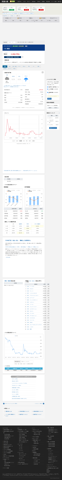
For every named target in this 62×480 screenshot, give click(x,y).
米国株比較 (21, 13)
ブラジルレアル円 (22, 455)
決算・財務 (14, 66)
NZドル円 (20, 458)
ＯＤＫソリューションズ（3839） (11, 403)
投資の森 (5, 1)
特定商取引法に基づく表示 (53, 468)
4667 (28, 295)
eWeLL (31, 322)
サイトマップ (50, 464)
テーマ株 (26, 13)
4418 (28, 326)
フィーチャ (32, 313)
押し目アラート (53, 18)
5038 (28, 322)
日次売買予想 (6, 438)
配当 (6, 20)
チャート (9, 68)
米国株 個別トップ (36, 440)
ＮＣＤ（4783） (15, 378)
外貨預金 (50, 437)
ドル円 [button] (24, 1)
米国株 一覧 (36, 441)
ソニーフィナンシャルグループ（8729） (19, 383)
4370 (28, 288)
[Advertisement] (31, 31)
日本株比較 (15, 13)
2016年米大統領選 (51, 446)
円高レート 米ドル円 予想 (23, 440)
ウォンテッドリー (33, 306)
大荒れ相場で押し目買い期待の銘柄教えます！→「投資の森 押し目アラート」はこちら (20, 170)
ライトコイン (50, 454)
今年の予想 (5, 442)
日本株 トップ (6, 459)
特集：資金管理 (51, 436)
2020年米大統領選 (51, 444)
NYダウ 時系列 (36, 436)
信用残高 (4, 68)
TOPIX (4, 454)
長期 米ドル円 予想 (22, 438)
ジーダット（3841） (39, 403)
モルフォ (31, 311)
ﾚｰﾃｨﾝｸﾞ (19, 66)
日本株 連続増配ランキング (9, 462)
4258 (28, 329)
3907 (28, 293)
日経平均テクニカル (7, 444)
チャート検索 (53, 1)
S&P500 (34, 447)
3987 (28, 302)
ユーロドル (21, 450)
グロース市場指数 (7, 452)
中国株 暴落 (36, 464)
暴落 (27, 20)
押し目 (13, 1)
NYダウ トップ (36, 429)
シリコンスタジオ (33, 293)
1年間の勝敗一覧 (7, 437)
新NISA (20, 18)
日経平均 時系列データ (8, 446)
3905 (28, 315)
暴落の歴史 (35, 457)
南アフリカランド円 (22, 453)
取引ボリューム (51, 462)
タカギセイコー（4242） (16, 385)
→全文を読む (7, 257)
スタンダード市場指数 (8, 451)
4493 (28, 324)
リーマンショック (37, 459)
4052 (28, 313)
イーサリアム (50, 453)
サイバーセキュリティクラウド (36, 324)
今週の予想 (5, 441)
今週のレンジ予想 (37, 432)
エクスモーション (33, 308)
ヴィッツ (31, 290)
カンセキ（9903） (15, 389)
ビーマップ (32, 297)
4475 (28, 317)
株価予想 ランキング (23, 414)
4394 (28, 308)
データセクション (33, 315)
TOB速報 (42, 18)
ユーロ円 (20, 447)
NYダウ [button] (28, 1)
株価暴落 (34, 452)
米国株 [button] (43, 1)
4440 (28, 290)
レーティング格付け (34, 21)
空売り (56, 20)
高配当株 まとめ (9, 411)
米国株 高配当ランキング (38, 411)
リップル (50, 451)
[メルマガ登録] (11, 1)
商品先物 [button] (48, 1)
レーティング (10, 13)
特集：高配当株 (51, 427)
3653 (28, 311)
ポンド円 (20, 448)
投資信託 (50, 439)
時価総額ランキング (51, 457)
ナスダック (35, 445)
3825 (28, 299)
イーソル (31, 304)
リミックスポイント (34, 299)
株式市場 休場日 (7, 465)
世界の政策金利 (21, 462)
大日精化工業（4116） (16, 396)
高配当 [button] (30, 18)
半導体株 (31, 13)
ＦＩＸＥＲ (32, 286)
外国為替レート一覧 (22, 429)
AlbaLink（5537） (15, 381)
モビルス (31, 288)
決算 (13, 20)
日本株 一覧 (6, 464)
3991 (28, 306)
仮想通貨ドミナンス (51, 459)
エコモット (32, 302)
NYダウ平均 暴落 (37, 455)
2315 (28, 320)
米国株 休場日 (36, 443)
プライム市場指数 (7, 449)
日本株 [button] (38, 1)
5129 (28, 286)
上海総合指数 (35, 448)
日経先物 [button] (33, 1)
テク (33, 66)
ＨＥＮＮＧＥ (32, 317)
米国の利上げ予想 (37, 434)
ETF (41, 20)
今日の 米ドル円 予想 (23, 432)
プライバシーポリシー (52, 466)
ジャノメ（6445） (15, 394)
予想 (20, 20)
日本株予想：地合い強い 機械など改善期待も (18, 240)
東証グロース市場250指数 (8, 456)
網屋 (31, 329)
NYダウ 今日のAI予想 (37, 431)
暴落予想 (59, 1)
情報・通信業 (15, 46)
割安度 (13, 76)
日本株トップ (8, 18)
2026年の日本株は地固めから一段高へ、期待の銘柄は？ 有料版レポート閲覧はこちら (22, 246)
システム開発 (21, 46)
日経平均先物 (6, 447)
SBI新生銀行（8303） (16, 387)
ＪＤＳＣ (31, 326)
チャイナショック (37, 462)
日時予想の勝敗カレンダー (9, 435)
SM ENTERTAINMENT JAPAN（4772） (19, 398)
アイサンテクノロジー (34, 295)
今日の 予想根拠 (22, 434)
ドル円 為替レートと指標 (23, 431)
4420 (28, 304)
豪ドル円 (20, 445)
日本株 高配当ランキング (24, 411)
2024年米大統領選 (51, 443)
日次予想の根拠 (7, 434)
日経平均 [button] (19, 1)
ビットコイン (50, 450)
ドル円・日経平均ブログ (23, 464)
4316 (28, 297)
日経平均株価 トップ (7, 429)
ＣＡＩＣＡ (32, 320)
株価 (5, 66)
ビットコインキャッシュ (52, 456)
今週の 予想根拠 (22, 437)
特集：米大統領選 (51, 441)
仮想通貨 (49, 448)
